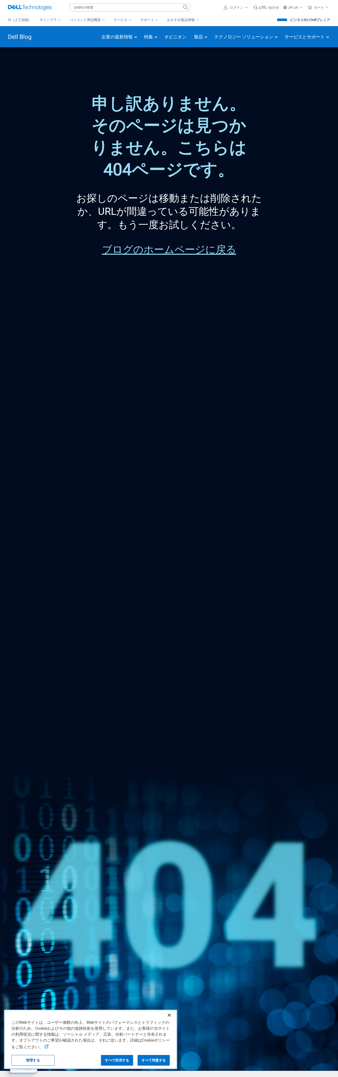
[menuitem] (51, 20)
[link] (266, 7)
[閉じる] (169, 1015)
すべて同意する (154, 1060)
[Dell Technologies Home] (30, 7)
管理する (33, 1060)
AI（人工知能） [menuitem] (20, 20)
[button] (236, 7)
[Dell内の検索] (185, 7)
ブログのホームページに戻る (169, 249)
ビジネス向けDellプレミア (310, 20)
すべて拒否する (117, 1060)
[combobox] (130, 7)
